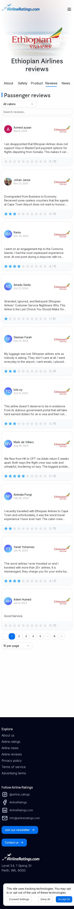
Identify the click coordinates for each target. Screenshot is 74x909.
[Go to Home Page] (20, 9)
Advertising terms (14, 773)
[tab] (8, 83)
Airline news (10, 748)
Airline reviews (12, 754)
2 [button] (19, 636)
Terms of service (14, 767)
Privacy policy (12, 761)
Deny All (45, 899)
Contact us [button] (12, 842)
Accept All (64, 899)
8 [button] (54, 636)
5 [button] (40, 636)
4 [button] (33, 636)
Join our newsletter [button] (17, 830)
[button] (47, 636)
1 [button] (11, 636)
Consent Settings (19, 899)
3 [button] (26, 636)
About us (8, 735)
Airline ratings (11, 742)
